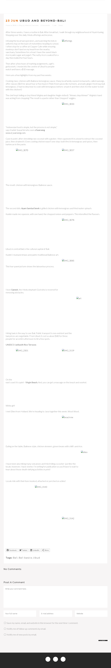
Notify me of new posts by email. (22, 634)
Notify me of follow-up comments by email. (26, 628)
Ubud (36, 557)
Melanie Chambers (31, 25)
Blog (20, 25)
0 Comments (45, 25)
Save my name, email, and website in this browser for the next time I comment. (42, 623)
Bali (15, 557)
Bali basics (25, 557)
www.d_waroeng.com (15, 133)
